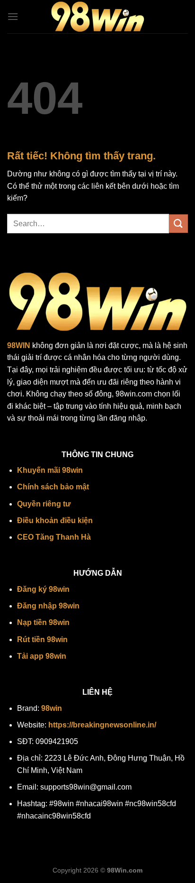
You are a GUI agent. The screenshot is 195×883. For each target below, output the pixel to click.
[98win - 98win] (97, 17)
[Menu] (12, 16)
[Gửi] (178, 223)
